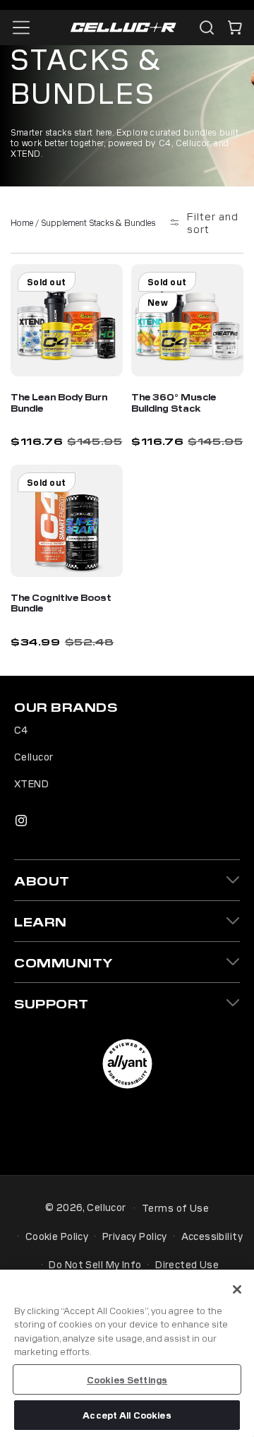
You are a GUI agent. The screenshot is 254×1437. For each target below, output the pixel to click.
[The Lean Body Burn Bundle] (67, 320)
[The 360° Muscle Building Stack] (187, 320)
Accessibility (212, 1235)
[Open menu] (21, 27)
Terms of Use (175, 1207)
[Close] (237, 1289)
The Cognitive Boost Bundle (61, 603)
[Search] (206, 27)
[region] (127, 1353)
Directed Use (187, 1264)
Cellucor (33, 756)
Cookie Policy (56, 1235)
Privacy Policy (134, 1235)
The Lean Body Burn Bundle (59, 402)
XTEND (31, 783)
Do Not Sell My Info (95, 1264)
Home (22, 222)
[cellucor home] (123, 28)
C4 (21, 729)
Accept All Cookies (127, 1415)
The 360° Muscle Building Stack (173, 402)
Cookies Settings (127, 1379)
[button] (234, 27)
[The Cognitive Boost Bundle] (67, 521)
